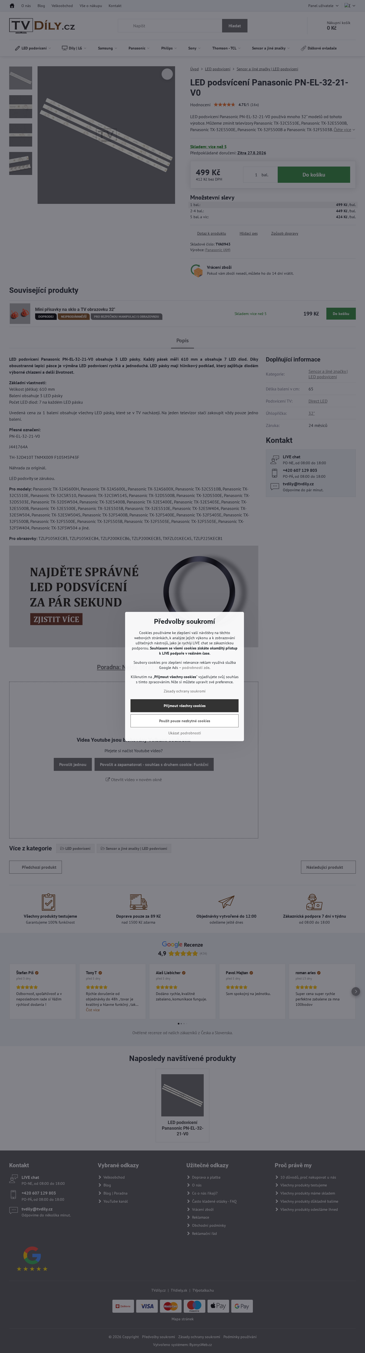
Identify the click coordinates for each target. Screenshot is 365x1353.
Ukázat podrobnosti (184, 733)
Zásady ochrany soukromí (185, 691)
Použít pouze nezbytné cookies (184, 720)
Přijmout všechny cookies (185, 705)
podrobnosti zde (195, 667)
